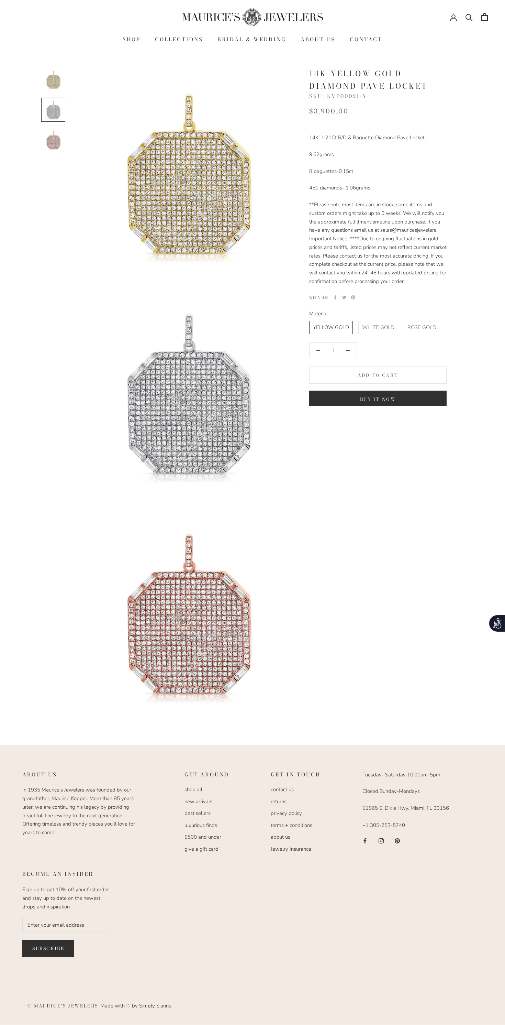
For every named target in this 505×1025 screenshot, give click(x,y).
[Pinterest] (353, 297)
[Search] (469, 17)
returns (279, 801)
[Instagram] (381, 840)
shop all (193, 789)
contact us (282, 789)
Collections (179, 39)
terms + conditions (291, 825)
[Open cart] (484, 17)
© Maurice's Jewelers (63, 1005)
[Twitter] (344, 297)
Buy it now (378, 399)
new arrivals (198, 801)
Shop (132, 39)
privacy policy (286, 813)
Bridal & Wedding (251, 39)
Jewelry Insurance (291, 849)
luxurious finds (200, 825)
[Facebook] (335, 297)
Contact (366, 39)
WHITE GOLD (378, 327)
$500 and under (202, 836)
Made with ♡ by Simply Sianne (135, 1005)
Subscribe (48, 948)
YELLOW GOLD (331, 327)
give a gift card (201, 849)
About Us (318, 39)
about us (280, 836)
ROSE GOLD (421, 327)
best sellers (197, 813)
